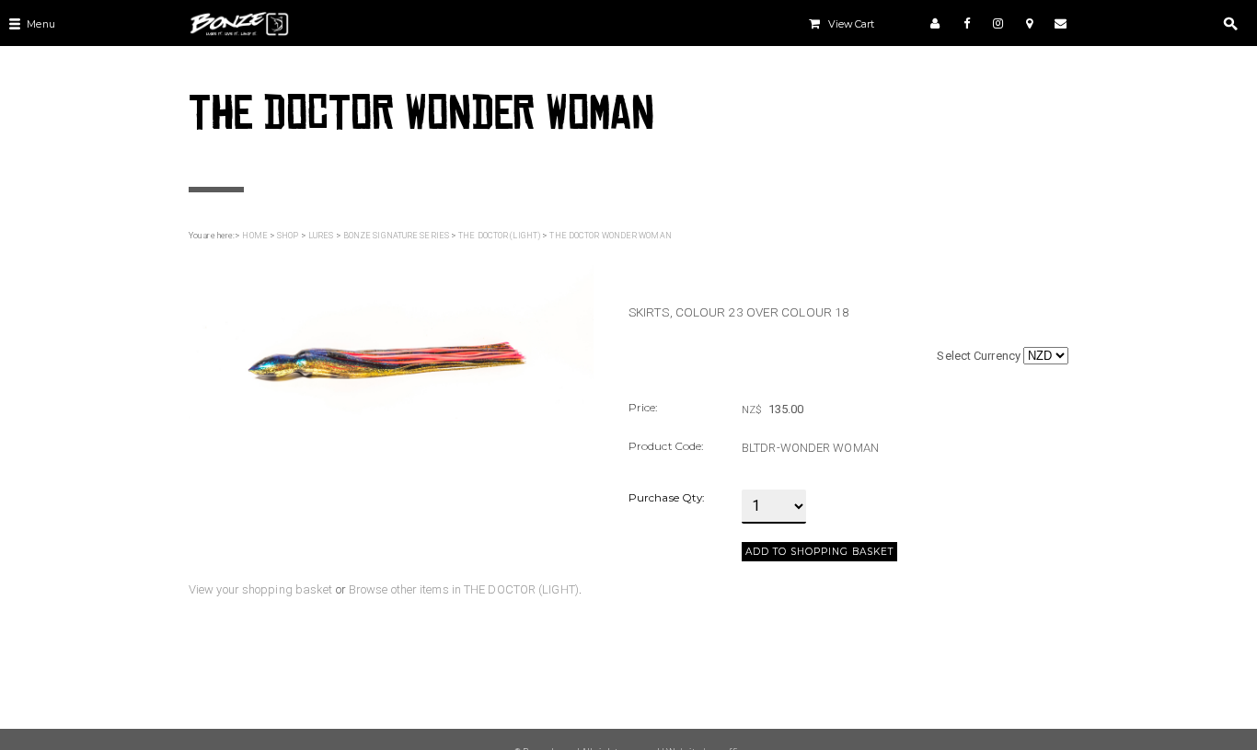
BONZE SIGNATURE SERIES (396, 235)
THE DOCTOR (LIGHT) (499, 235)
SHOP (287, 235)
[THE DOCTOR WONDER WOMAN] (391, 341)
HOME (254, 235)
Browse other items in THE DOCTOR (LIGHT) (464, 589)
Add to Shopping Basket (819, 552)
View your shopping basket (261, 589)
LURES (321, 235)
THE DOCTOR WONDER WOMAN (610, 235)
